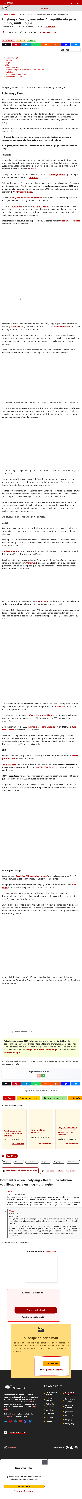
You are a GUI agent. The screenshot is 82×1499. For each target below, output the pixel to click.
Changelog (69, 1424)
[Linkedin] (5, 1421)
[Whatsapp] (36, 44)
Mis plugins (69, 1420)
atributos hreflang (41, 206)
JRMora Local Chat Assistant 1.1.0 (38, 1131)
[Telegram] (26, 44)
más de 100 (60, 706)
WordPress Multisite (22, 192)
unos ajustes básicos (70, 220)
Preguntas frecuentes (13, 77)
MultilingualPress (57, 174)
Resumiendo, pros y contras (15, 74)
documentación (62, 326)
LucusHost (51, 1251)
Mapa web (69, 1416)
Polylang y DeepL (11, 58)
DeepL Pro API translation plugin (31, 876)
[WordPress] (15, 1421)
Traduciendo (10, 72)
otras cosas (13, 1414)
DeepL (7, 62)
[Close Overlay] (45, 1462)
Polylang (8, 60)
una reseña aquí (12, 1052)
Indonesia (30, 1162)
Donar (10, 1098)
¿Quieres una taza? (56, 1098)
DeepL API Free (9, 764)
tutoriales (15, 326)
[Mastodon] (65, 44)
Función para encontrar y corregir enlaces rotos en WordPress (13, 1133)
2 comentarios (50, 27)
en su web (43, 601)
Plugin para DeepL (12, 67)
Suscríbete (53, 1363)
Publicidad (50, 1414)
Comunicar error (30, 1098)
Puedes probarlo (9, 551)
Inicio (6, 14)
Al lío (7, 65)
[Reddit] (46, 44)
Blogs (5, 1162)
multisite (33, 177)
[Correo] (6, 44)
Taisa (9, 1191)
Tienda (49, 1421)
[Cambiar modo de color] (71, 3)
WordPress (14, 14)
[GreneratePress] (68, 1447)
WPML (33, 168)
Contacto (49, 1417)
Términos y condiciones (50, 1399)
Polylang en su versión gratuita (27, 197)
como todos (16, 206)
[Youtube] (20, 1421)
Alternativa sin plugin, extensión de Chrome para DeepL (25, 70)
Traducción (72, 1162)
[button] (77, 2)
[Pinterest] (16, 44)
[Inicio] (6, 8)
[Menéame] (56, 44)
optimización (9, 1416)
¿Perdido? (69, 1412)
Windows (30, 563)
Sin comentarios (18, 1144)
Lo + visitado (50, 1410)
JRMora (12, 1211)
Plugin (44, 1162)
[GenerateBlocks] (72, 1447)
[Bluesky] (75, 44)
